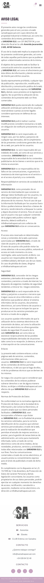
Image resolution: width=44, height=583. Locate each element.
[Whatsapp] (19, 571)
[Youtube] (31, 571)
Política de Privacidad (11, 578)
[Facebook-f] (25, 571)
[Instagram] (13, 571)
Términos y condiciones (32, 578)
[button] (40, 5)
